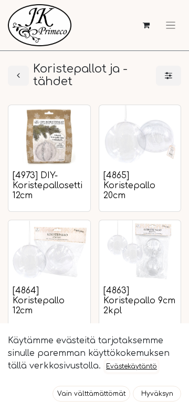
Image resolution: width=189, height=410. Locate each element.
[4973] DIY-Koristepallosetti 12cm (47, 185)
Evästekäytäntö (131, 366)
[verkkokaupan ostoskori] (146, 25)
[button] (91, 394)
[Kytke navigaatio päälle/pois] (170, 25)
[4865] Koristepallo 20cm (129, 185)
